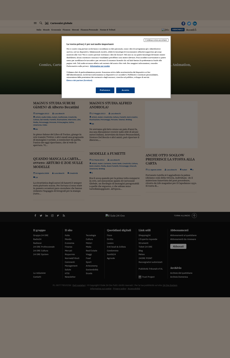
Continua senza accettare (156, 40)
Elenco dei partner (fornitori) (79, 80)
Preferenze (105, 90)
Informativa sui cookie (100, 66)
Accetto (125, 90)
